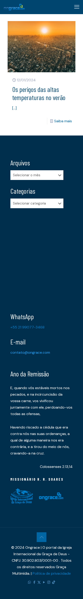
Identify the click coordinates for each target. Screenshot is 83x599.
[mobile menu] (77, 7)
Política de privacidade (52, 573)
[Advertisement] (41, 257)
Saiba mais (63, 121)
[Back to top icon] (41, 537)
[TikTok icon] (53, 582)
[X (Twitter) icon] (39, 582)
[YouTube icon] (44, 582)
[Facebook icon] (34, 582)
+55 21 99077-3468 (27, 327)
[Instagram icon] (48, 582)
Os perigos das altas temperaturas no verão (38, 93)
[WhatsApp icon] (29, 582)
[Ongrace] (14, 7)
